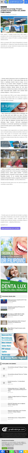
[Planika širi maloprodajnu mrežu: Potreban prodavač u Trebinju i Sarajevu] (4, 412)
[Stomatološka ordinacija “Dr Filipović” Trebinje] (4, 369)
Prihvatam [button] (4, 448)
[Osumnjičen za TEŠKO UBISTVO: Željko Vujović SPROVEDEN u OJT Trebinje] (4, 315)
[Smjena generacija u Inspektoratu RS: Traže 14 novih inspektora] (4, 301)
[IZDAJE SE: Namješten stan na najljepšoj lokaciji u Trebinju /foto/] (4, 405)
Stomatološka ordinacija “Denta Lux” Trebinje (17, 374)
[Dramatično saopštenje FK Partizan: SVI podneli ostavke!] (4, 308)
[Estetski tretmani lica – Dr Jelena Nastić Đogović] (4, 383)
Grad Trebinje (6, 14)
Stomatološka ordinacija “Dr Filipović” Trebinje (17, 367)
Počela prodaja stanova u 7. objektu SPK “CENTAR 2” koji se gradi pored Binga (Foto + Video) (17, 389)
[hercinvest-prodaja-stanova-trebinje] (14, 148)
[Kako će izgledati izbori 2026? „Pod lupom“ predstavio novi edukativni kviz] (4, 322)
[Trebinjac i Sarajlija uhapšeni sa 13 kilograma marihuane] (4, 398)
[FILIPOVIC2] (14, 111)
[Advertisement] (14, 64)
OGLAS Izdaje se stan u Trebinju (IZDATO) (17, 417)
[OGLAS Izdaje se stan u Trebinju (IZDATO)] (4, 419)
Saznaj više (10, 448)
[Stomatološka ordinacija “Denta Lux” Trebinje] (4, 376)
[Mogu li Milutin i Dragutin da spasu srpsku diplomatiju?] (4, 330)
